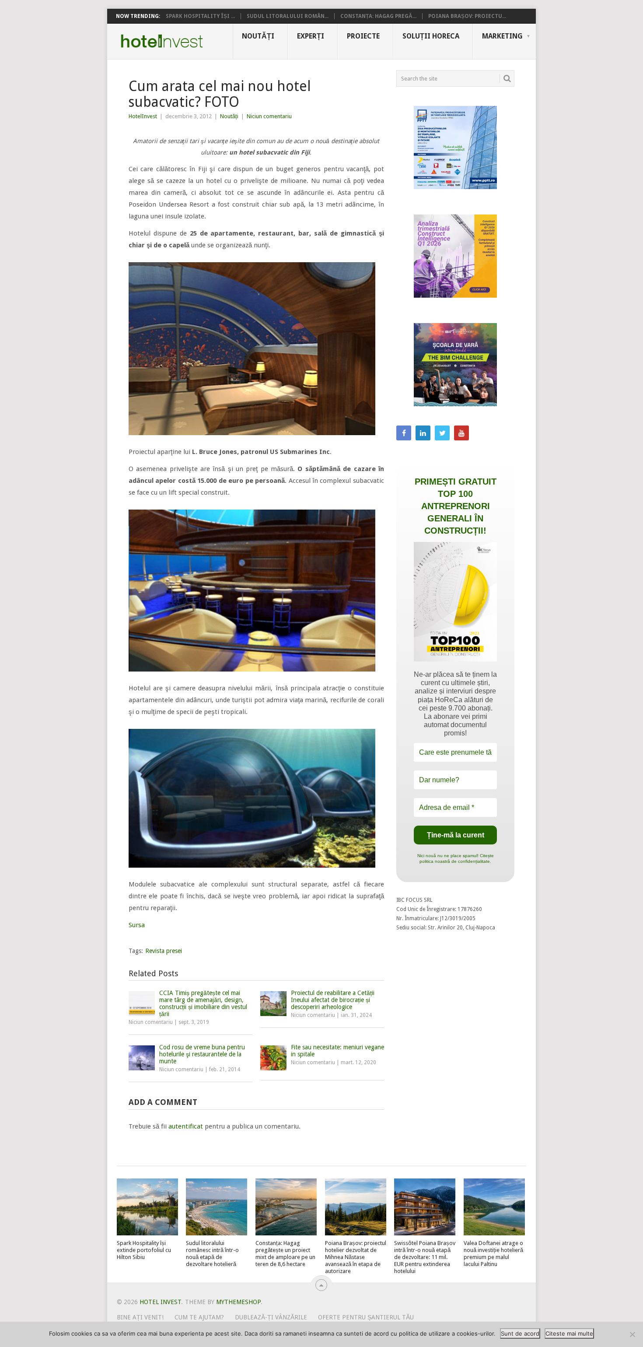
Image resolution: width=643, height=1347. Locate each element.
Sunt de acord (520, 1333)
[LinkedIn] (423, 433)
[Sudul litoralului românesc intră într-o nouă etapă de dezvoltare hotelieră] (216, 1206)
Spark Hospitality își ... (200, 16)
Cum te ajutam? (199, 1317)
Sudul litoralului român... (287, 16)
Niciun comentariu (269, 116)
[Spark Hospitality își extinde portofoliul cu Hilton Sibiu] (147, 1206)
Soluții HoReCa (430, 36)
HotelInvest (143, 116)
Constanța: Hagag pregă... (378, 16)
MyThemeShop (238, 1301)
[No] (632, 1334)
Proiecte (363, 36)
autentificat (185, 1126)
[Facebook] (403, 433)
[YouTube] (461, 433)
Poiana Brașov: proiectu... (467, 16)
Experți (310, 36)
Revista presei (163, 950)
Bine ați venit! (140, 1317)
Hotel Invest (162, 41)
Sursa (137, 925)
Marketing (502, 36)
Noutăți (258, 36)
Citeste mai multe (569, 1333)
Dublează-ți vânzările (271, 1317)
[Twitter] (442, 433)
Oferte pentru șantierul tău (366, 1317)
